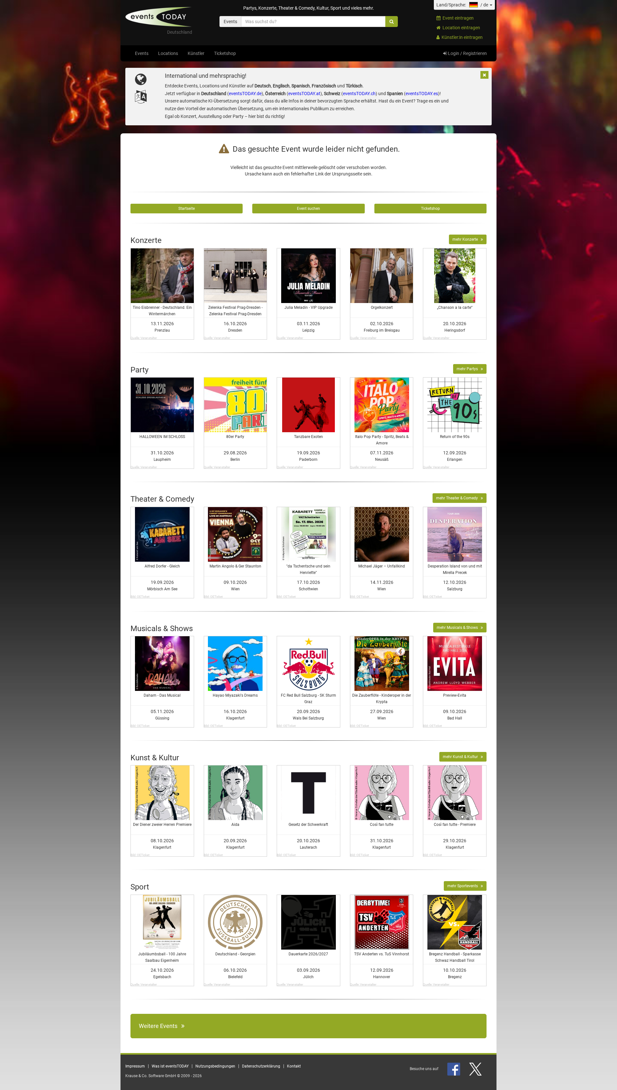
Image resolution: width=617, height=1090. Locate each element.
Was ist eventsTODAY (170, 1066)
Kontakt (294, 1066)
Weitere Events (160, 1026)
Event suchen (308, 208)
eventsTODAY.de (245, 93)
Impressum (135, 1066)
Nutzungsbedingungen (215, 1066)
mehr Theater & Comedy (458, 498)
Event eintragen (457, 18)
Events (141, 53)
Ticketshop (225, 53)
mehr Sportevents (464, 886)
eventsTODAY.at (304, 93)
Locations (168, 53)
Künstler (196, 53)
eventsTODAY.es (422, 93)
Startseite (186, 208)
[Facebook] (454, 1069)
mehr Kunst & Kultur (462, 757)
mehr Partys (469, 369)
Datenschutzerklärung (261, 1066)
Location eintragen (460, 27)
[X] (476, 1069)
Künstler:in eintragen (461, 37)
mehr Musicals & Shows (459, 627)
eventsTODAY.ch (359, 93)
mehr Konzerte (466, 239)
